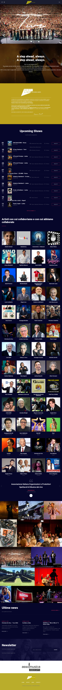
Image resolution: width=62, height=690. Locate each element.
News (33, 682)
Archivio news (54, 610)
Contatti (38, 682)
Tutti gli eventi (30, 210)
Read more (4, 631)
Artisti (28, 682)
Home (23, 682)
